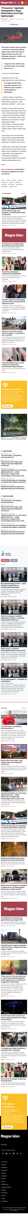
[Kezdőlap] (7, 3)
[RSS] (20, 1153)
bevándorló (11, 184)
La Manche (17, 182)
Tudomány (4, 1201)
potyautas (4, 184)
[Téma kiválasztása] (15, 2)
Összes (23, 193)
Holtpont (4, 1176)
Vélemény (4, 1167)
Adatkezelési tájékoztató (19, 1209)
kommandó (4, 182)
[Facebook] (3, 1153)
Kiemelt (4, 1164)
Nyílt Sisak (4, 1170)
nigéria (14, 180)
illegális (11, 182)
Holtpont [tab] (13, 560)
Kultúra (4, 1195)
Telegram (10, 169)
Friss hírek (4, 1162)
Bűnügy (4, 1190)
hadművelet (19, 184)
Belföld (4, 1173)
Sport (3, 1198)
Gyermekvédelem (6, 1187)
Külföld (11, 19)
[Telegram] (13, 1153)
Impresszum (4, 1144)
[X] (10, 1153)
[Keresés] (18, 2)
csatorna (20, 180)
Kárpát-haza (5, 1184)
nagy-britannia (13, 186)
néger (3, 180)
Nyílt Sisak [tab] (5, 560)
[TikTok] (17, 1153)
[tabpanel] (14, 632)
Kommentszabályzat (8, 1209)
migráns (8, 180)
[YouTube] (6, 1153)
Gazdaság (4, 1192)
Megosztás (15, 24)
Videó (3, 1181)
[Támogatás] (22, 2)
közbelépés (4, 186)
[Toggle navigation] (25, 2)
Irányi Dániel (4, 19)
